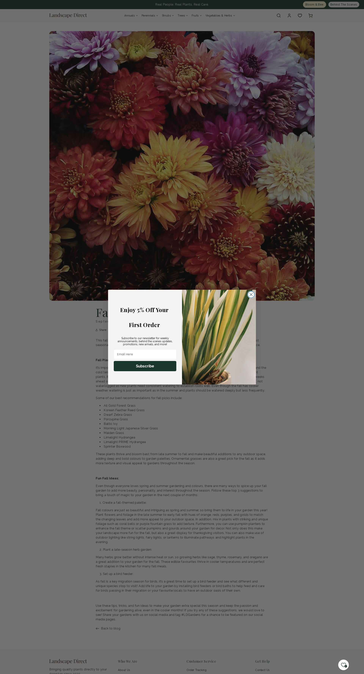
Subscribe (145, 366)
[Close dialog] (251, 294)
